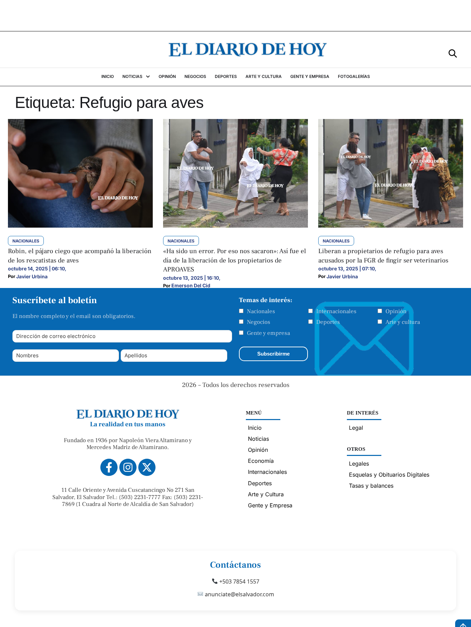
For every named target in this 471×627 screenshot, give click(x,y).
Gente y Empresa (270, 505)
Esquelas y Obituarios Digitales (389, 474)
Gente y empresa (268, 333)
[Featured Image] (80, 225)
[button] (452, 53)
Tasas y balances (371, 485)
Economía (261, 460)
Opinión (396, 311)
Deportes (328, 322)
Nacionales (261, 311)
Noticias (258, 438)
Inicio (255, 427)
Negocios (258, 322)
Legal (356, 427)
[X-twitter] (147, 467)
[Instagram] (128, 467)
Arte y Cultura (266, 494)
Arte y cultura (402, 322)
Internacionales (336, 311)
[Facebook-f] (109, 467)
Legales (359, 463)
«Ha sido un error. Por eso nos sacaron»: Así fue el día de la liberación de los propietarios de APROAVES (234, 260)
